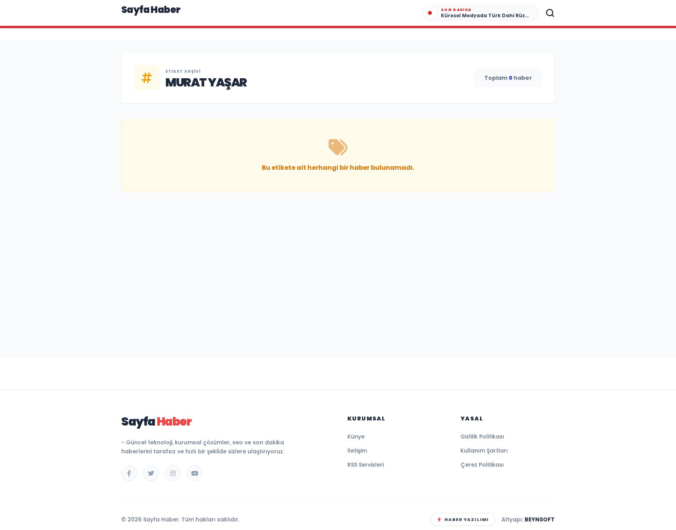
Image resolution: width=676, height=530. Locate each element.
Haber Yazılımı (466, 519)
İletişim (357, 451)
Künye (356, 436)
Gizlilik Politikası (482, 436)
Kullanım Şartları (484, 451)
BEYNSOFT (540, 519)
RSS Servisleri (365, 465)
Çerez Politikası (482, 465)
